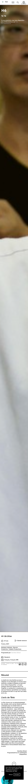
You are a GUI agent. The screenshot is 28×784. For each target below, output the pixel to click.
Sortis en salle (10, 663)
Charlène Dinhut (16, 653)
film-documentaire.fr (9, 22)
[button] (18, 2)
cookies (10, 768)
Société (3, 663)
